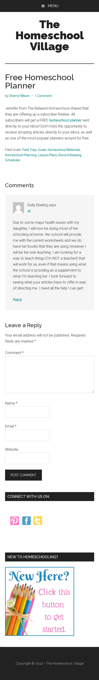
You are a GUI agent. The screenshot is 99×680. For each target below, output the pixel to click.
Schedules (12, 160)
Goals (42, 150)
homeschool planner (65, 120)
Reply (17, 300)
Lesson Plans (47, 155)
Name (11, 403)
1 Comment (43, 96)
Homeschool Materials (64, 150)
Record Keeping (69, 155)
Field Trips (29, 150)
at (29, 211)
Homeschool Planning (21, 155)
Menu (53, 6)
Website (11, 449)
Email (10, 426)
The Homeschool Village (49, 35)
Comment (14, 353)
